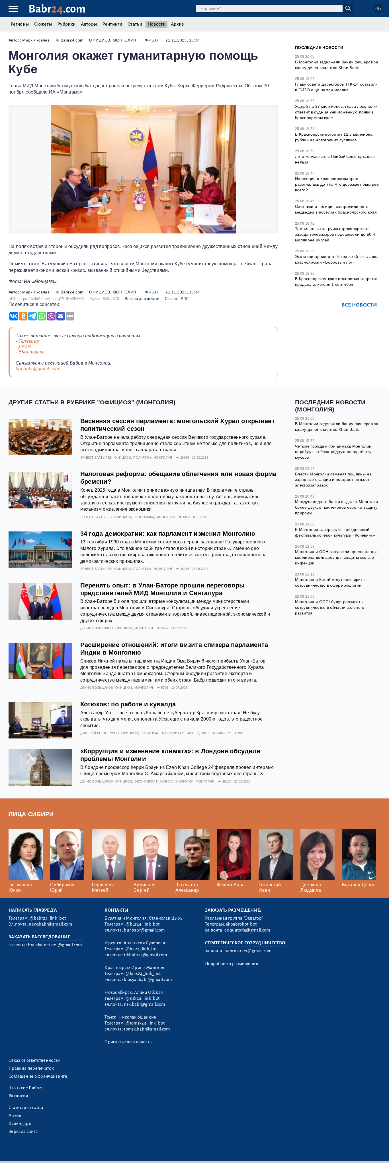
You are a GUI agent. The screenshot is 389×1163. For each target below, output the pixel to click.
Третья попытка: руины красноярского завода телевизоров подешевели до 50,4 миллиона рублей (335, 234)
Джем (25, 346)
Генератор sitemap (138, 1151)
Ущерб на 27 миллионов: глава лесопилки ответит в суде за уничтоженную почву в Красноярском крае (336, 112)
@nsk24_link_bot (142, 998)
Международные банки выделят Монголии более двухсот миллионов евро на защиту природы (336, 507)
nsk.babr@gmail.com (144, 1004)
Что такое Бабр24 (26, 1088)
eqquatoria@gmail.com (247, 930)
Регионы (20, 24)
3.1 (43, 1151)
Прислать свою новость (128, 1042)
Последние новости (319, 47)
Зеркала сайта (23, 1131)
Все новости (359, 305)
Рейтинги (112, 24)
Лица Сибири (31, 814)
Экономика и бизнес (180, 733)
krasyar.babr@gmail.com (148, 979)
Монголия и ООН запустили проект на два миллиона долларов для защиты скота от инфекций (336, 557)
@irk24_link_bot (142, 949)
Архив (177, 24)
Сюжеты (43, 24)
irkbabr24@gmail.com (145, 955)
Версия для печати (142, 299)
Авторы (89, 24)
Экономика (143, 517)
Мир (204, 733)
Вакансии (18, 1096)
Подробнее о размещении (231, 963)
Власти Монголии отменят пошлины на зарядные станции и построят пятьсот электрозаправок (333, 479)
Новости (156, 24)
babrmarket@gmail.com (247, 951)
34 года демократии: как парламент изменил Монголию (167, 533)
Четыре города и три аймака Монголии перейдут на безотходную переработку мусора (333, 452)
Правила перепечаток (31, 1068)
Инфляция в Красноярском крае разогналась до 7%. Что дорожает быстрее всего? (337, 184)
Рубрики (66, 24)
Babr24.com (72, 40)
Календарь (20, 1123)
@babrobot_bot (241, 924)
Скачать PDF (177, 299)
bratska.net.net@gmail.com (55, 945)
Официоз (99, 40)
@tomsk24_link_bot (145, 1023)
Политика (142, 457)
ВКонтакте (32, 351)
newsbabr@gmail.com (50, 924)
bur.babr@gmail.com (37, 368)
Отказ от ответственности (34, 1060)
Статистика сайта (26, 1107)
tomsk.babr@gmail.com (147, 1029)
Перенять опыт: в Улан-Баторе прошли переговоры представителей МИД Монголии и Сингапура (162, 589)
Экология (184, 781)
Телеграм (29, 341)
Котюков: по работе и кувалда (128, 704)
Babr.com (57, 9)
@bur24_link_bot (142, 924)
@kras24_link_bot (143, 973)
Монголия (124, 40)
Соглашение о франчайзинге (38, 1076)
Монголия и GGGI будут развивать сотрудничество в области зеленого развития (330, 607)
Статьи (135, 24)
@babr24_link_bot (48, 918)
